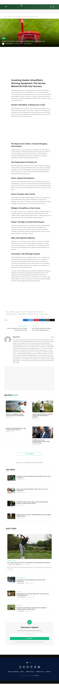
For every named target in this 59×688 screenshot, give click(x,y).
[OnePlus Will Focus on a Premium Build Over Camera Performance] (11, 516)
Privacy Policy (37, 642)
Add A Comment (29, 453)
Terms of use (40, 671)
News (4, 38)
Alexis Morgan (21, 597)
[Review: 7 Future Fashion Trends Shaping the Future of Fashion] (11, 478)
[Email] (7, 69)
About (22, 671)
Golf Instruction (21, 577)
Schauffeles (30, 314)
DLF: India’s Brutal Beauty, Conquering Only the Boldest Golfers (28, 562)
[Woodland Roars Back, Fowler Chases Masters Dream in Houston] (42, 406)
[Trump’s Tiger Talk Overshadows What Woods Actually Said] (42, 432)
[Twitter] (7, 59)
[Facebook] (7, 56)
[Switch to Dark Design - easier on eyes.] (51, 6)
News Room (9, 43)
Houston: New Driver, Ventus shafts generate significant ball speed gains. (32, 608)
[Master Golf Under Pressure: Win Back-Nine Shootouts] (11, 579)
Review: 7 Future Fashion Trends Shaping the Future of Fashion (34, 477)
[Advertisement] (33, 64)
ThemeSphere (36, 675)
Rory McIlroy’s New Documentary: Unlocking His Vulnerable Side (33, 594)
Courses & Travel (12, 560)
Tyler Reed (21, 611)
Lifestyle (19, 591)
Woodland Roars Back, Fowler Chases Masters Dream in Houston (42, 416)
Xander (46, 314)
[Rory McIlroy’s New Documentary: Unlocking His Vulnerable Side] (11, 593)
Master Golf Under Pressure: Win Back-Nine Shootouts (31, 580)
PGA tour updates (22, 314)
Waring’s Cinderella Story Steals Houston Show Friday (15, 415)
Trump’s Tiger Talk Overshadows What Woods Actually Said (41, 441)
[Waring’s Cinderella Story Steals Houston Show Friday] (16, 406)
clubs (18, 311)
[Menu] (6, 6)
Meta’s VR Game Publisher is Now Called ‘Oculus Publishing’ (32, 489)
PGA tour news (40, 311)
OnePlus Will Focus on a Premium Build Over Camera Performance (34, 515)
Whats (36, 314)
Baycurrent (12, 311)
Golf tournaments (31, 311)
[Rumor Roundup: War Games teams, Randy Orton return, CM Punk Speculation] (11, 503)
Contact (48, 671)
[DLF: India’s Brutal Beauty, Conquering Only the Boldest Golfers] (29, 546)
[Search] (53, 6)
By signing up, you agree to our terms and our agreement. (30, 642)
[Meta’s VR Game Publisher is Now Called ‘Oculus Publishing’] (11, 490)
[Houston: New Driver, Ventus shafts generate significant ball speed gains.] (11, 607)
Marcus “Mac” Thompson (15, 564)
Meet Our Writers (13, 671)
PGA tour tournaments (11, 314)
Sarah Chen (21, 583)
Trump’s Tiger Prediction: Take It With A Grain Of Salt (16, 429)
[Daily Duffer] (29, 6)
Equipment (19, 605)
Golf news (23, 311)
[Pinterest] (7, 66)
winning (41, 314)
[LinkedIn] (7, 63)
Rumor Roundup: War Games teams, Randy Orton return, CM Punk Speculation (32, 502)
